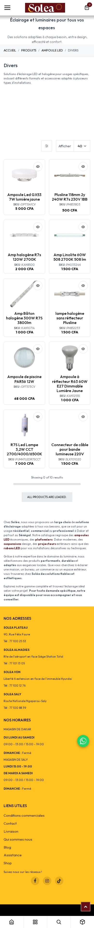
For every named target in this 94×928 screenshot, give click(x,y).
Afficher (65, 146)
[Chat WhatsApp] (83, 741)
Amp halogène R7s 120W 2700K (24, 257)
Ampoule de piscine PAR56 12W (24, 379)
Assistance (13, 855)
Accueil (10, 50)
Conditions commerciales (24, 815)
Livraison (11, 831)
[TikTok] (59, 881)
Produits (28, 50)
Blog (7, 847)
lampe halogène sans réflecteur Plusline (69, 318)
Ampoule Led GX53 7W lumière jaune (24, 197)
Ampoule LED (52, 50)
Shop (8, 863)
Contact (10, 823)
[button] (37, 166)
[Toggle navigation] (7, 7)
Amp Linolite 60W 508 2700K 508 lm (70, 257)
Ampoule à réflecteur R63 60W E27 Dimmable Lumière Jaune (69, 383)
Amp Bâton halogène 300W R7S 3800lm (24, 318)
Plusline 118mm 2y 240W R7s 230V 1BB (69, 197)
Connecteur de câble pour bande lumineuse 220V (69, 449)
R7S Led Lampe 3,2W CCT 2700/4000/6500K (24, 449)
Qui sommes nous (18, 839)
